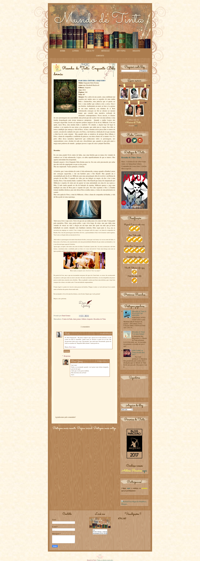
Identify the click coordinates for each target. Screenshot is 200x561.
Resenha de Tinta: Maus (131, 157)
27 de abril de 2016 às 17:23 (103, 361)
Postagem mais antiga (104, 428)
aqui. (136, 125)
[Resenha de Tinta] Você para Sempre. (138, 333)
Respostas (67, 356)
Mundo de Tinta (91, 560)
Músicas (105, 51)
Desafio (136, 51)
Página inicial (84, 428)
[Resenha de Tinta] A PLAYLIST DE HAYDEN (139, 313)
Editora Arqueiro (87, 319)
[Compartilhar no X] (84, 316)
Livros (75, 51)
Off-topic (121, 51)
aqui (144, 470)
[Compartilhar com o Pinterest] (88, 316)
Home (62, 51)
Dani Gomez (77, 361)
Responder (66, 351)
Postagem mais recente (64, 428)
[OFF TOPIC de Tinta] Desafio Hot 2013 (138, 352)
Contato (100, 56)
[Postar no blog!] (82, 316)
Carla (67, 334)
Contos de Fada (67, 319)
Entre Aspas (72, 347)
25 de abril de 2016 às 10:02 (106, 333)
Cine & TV (90, 51)
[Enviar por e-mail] (80, 316)
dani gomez (77, 319)
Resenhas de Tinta (100, 319)
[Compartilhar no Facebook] (86, 316)
